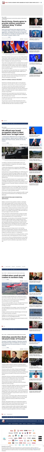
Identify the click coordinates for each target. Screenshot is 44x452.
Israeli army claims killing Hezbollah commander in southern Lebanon (34, 51)
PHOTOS (34, 2)
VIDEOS (30, 2)
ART (25, 2)
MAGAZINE (22, 2)
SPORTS (17, 2)
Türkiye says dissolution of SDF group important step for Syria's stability (35, 149)
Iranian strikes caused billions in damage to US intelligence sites (35, 307)
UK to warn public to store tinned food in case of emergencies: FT (34, 137)
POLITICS (10, 2)
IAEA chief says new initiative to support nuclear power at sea (35, 295)
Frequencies (33, 424)
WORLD (6, 2)
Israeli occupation (8, 267)
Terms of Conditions (15, 424)
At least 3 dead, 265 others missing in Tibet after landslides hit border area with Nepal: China (35, 161)
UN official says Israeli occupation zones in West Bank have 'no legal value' (35, 368)
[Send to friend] (14, 124)
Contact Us (28, 424)
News (3, 17)
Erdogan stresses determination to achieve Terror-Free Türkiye (35, 380)
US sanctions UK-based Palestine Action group (33, 186)
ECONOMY (14, 2)
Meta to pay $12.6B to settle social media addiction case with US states (35, 319)
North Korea (5, 29)
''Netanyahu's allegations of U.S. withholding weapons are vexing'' (35, 39)
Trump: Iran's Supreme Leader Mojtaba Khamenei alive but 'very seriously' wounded (35, 173)
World (5, 17)
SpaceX (4, 415)
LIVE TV (37, 2)
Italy (4, 327)
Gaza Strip (23, 267)
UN (24, 140)
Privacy (10, 424)
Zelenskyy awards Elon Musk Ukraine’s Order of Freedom (35, 283)
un (3, 267)
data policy (35, 448)
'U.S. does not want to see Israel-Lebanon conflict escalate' (35, 63)
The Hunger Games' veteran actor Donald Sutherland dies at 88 (35, 27)
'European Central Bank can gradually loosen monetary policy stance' (34, 76)
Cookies (20, 424)
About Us (24, 424)
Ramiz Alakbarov (6, 139)
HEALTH (27, 2)
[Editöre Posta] (16, 124)
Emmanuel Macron (9, 415)
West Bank (13, 267)
